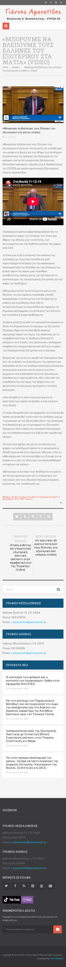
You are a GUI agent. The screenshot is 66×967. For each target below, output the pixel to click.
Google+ (41, 516)
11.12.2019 (10, 137)
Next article (46, 545)
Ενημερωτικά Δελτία (29, 497)
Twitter (45, 2)
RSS (49, 516)
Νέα (22, 499)
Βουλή (15, 497)
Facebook (50, 2)
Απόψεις (16, 67)
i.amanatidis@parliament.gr (28, 622)
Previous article (20, 553)
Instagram (55, 2)
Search (58, 589)
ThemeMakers (56, 958)
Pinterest (33, 516)
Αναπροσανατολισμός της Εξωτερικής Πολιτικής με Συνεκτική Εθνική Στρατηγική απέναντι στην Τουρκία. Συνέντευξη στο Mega (31, 736)
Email (50, 886)
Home (5, 67)
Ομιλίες (29, 499)
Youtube (60, 2)
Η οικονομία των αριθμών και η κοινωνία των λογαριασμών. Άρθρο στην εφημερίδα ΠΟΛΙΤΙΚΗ (33, 680)
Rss (24, 886)
